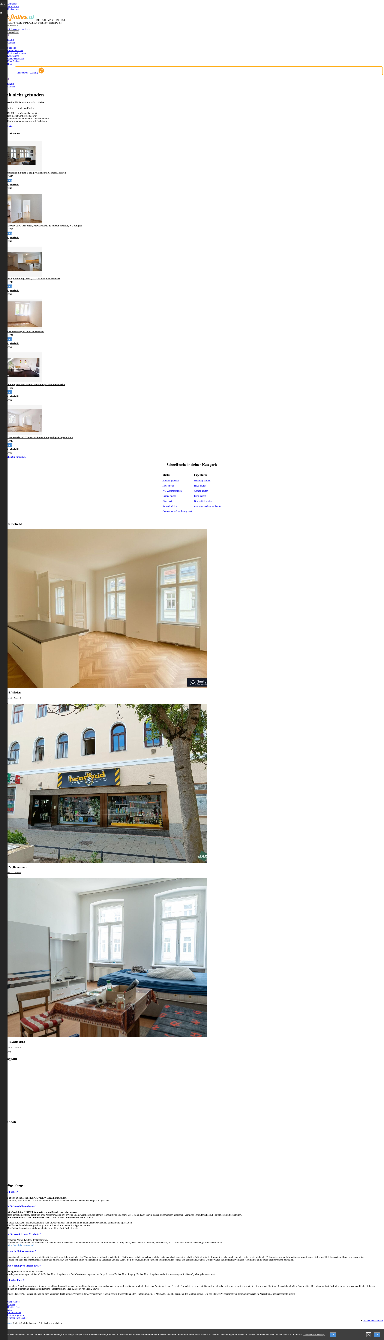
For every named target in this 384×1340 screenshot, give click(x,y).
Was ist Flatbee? (9, 1192)
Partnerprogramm (15, 1315)
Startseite (11, 47)
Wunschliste (13, 6)
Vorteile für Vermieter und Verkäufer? (21, 1234)
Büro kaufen (200, 496)
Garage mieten (169, 496)
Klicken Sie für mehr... (15, 457)
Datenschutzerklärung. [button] (314, 1334)
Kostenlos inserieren (16, 53)
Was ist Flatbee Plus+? (12, 1280)
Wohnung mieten (170, 480)
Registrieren (13, 9)
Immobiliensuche (15, 50)
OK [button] (333, 1335)
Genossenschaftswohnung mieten (178, 511)
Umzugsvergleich (15, 58)
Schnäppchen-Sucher (17, 1318)
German (11, 42)
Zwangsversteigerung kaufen (208, 506)
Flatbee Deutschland (373, 1320)
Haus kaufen (200, 485)
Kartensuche (13, 56)
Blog (9, 64)
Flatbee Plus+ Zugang (27, 72)
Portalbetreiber (14, 1312)
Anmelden (12, 3)
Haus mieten (168, 485)
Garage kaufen (201, 491)
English (10, 40)
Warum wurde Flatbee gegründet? (18, 1251)
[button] (368, 1335)
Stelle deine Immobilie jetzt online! (17, 1245)
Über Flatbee (13, 61)
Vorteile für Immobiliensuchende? (18, 1206)
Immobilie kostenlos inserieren (15, 29)
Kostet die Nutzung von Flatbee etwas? (21, 1265)
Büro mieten (168, 501)
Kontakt (11, 1304)
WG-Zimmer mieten (172, 491)
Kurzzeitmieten (169, 506)
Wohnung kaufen (202, 480)
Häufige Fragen (14, 1307)
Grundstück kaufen (203, 501)
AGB (9, 1310)
